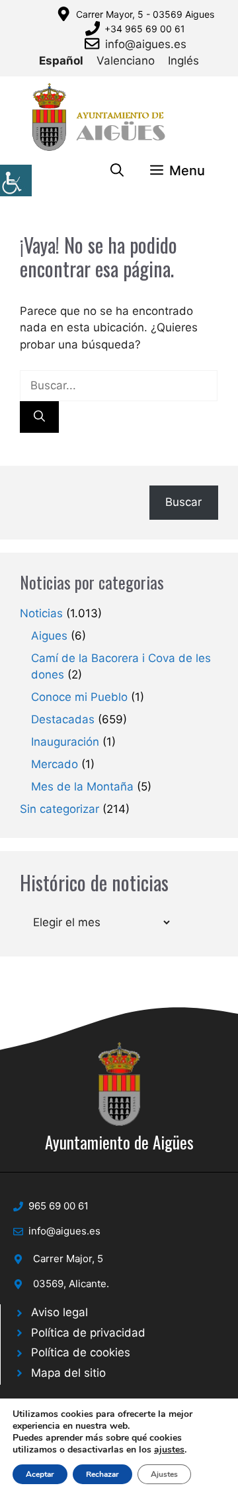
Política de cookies (80, 1352)
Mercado (54, 764)
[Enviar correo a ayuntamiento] (94, 43)
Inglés (183, 60)
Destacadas (63, 719)
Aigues (49, 635)
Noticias (41, 613)
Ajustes (164, 1474)
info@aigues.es (145, 44)
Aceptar (40, 1474)
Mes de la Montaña (82, 786)
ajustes (169, 1450)
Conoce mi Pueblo (79, 697)
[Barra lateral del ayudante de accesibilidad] (16, 180)
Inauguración (65, 741)
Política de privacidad (88, 1332)
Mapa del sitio (68, 1372)
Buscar (183, 502)
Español (61, 60)
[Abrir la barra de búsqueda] (117, 170)
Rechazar (102, 1474)
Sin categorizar (59, 809)
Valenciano (126, 60)
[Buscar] (39, 417)
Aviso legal (59, 1312)
